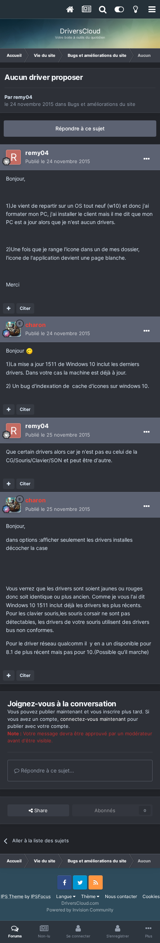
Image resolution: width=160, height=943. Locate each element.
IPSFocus (41, 896)
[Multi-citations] (9, 308)
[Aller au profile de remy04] (13, 157)
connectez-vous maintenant (93, 719)
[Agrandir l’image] (29, 350)
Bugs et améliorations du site (101, 104)
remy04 (22, 97)
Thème (89, 896)
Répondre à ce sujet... (46, 770)
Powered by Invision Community (80, 910)
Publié (57, 161)
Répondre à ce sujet (80, 128)
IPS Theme (12, 896)
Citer (25, 308)
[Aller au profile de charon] (13, 329)
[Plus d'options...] (146, 159)
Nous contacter (121, 896)
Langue (64, 896)
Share (40, 810)
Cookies (151, 896)
